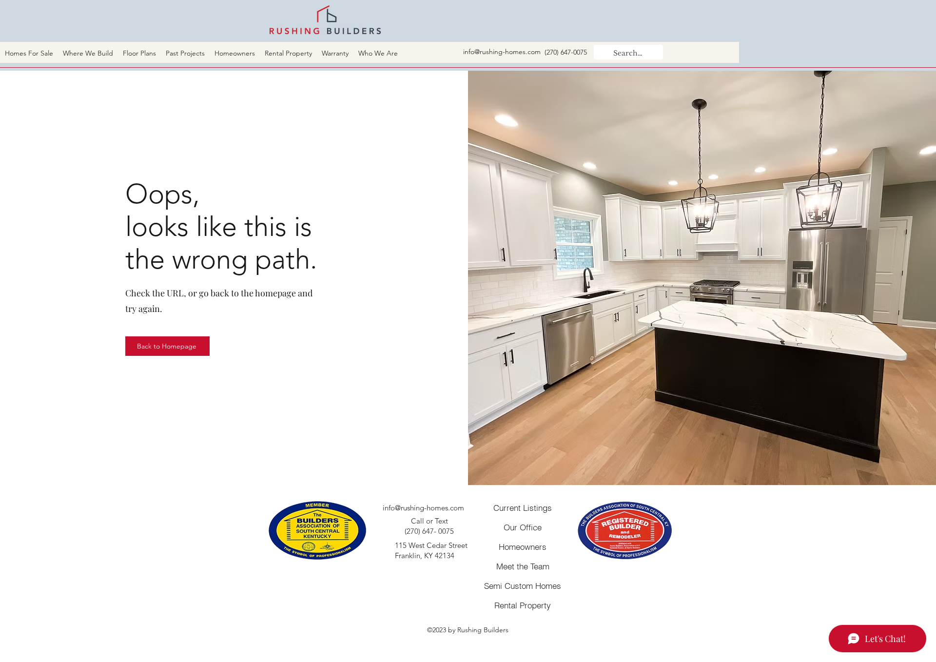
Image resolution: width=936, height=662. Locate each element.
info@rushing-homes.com (502, 51)
